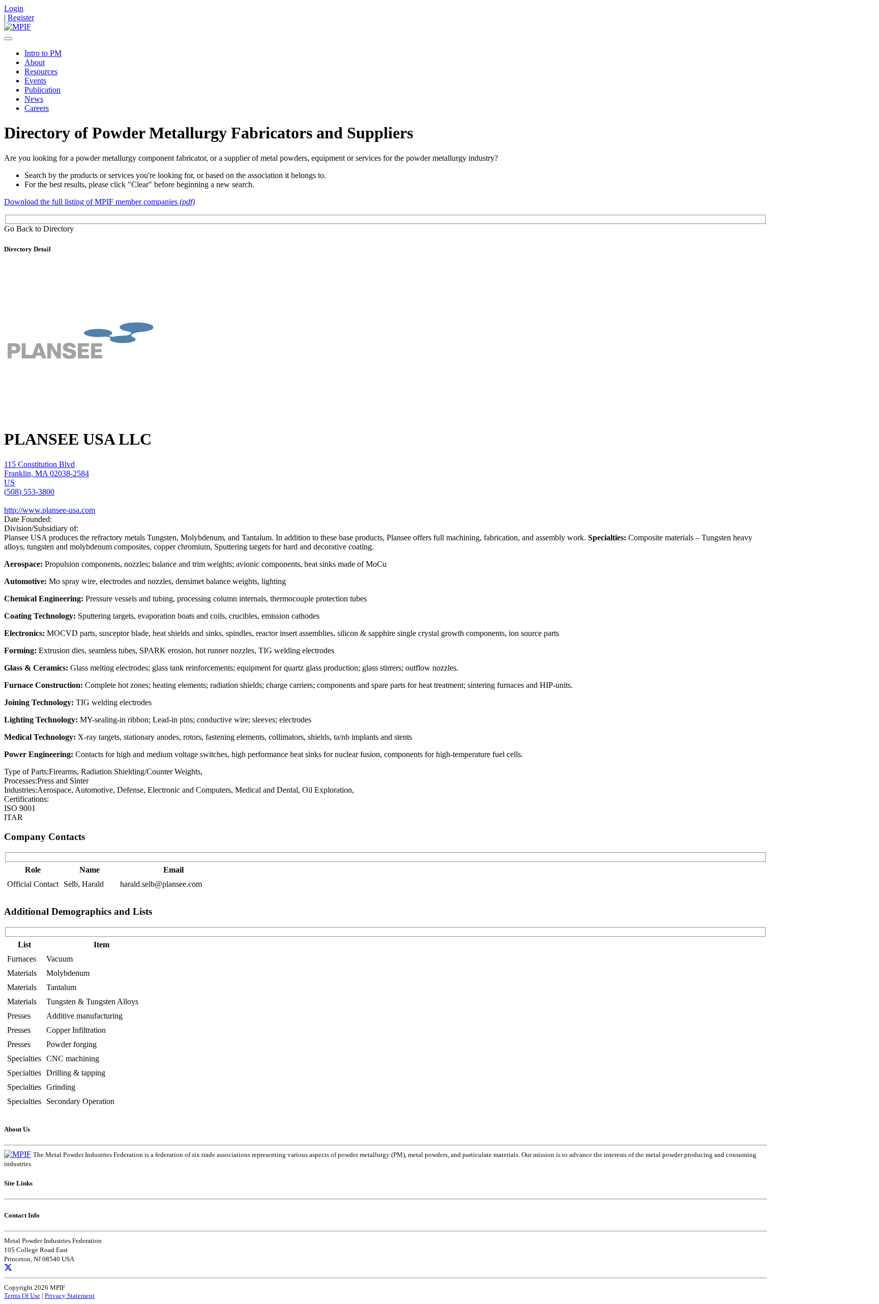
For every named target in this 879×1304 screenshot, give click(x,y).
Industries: (20, 790)
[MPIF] (17, 26)
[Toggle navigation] (8, 38)
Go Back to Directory (39, 228)
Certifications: (26, 799)
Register (21, 17)
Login (13, 8)
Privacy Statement (70, 1295)
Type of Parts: (26, 771)
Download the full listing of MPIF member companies (99, 201)
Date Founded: (28, 519)
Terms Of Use (22, 1295)
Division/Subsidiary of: (41, 528)
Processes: (20, 780)
